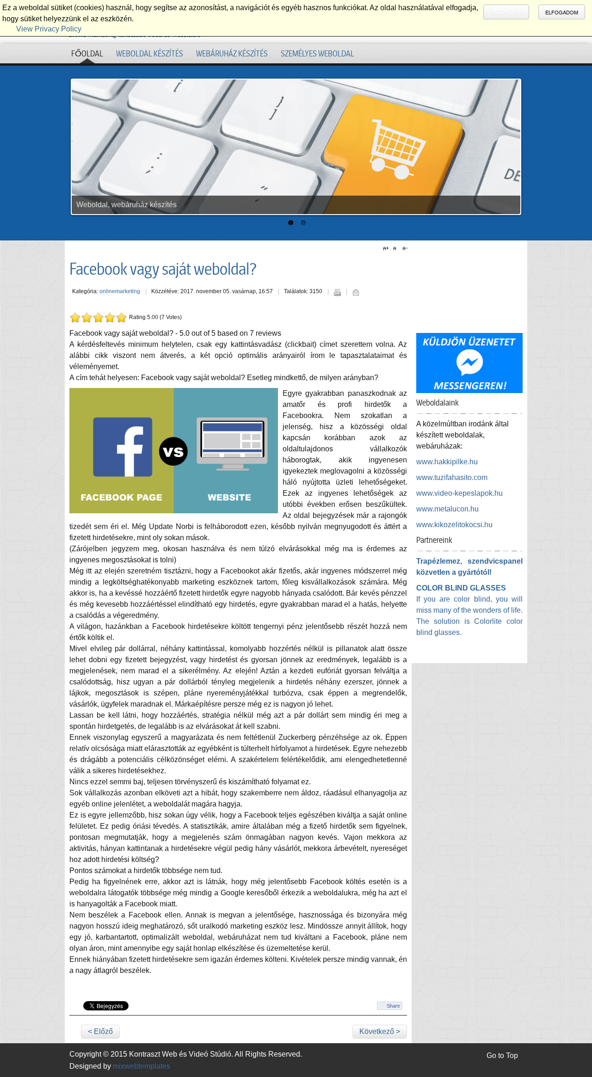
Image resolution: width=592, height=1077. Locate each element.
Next (512, 145)
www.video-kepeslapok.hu (459, 493)
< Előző (100, 1031)
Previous (80, 145)
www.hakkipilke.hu (447, 462)
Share (393, 1006)
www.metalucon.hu (447, 509)
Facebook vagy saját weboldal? (163, 269)
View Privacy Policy (48, 29)
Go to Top (502, 1055)
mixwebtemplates (141, 1066)
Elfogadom (561, 12)
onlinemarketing (119, 291)
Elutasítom (506, 12)
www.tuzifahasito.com (451, 477)
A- (404, 248)
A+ (387, 248)
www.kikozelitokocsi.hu (454, 525)
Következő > (379, 1031)
